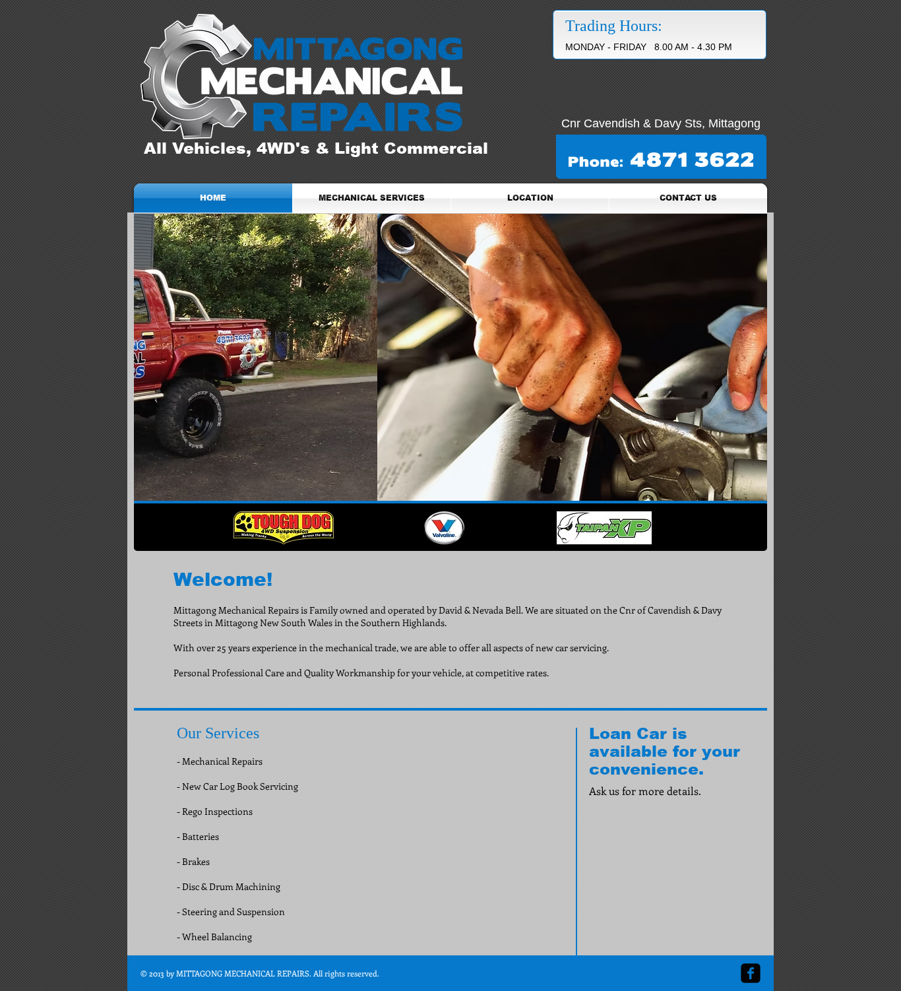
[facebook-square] (751, 973)
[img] (444, 527)
